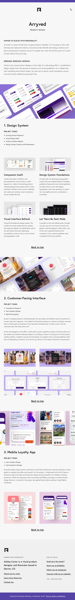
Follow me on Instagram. (57, 570)
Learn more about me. (13, 578)
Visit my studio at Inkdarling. (55, 596)
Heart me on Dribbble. (56, 565)
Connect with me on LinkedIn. (59, 574)
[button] (71, 10)
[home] (37, 9)
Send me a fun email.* (56, 561)
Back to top (37, 247)
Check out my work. (12, 574)
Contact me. (9, 582)
